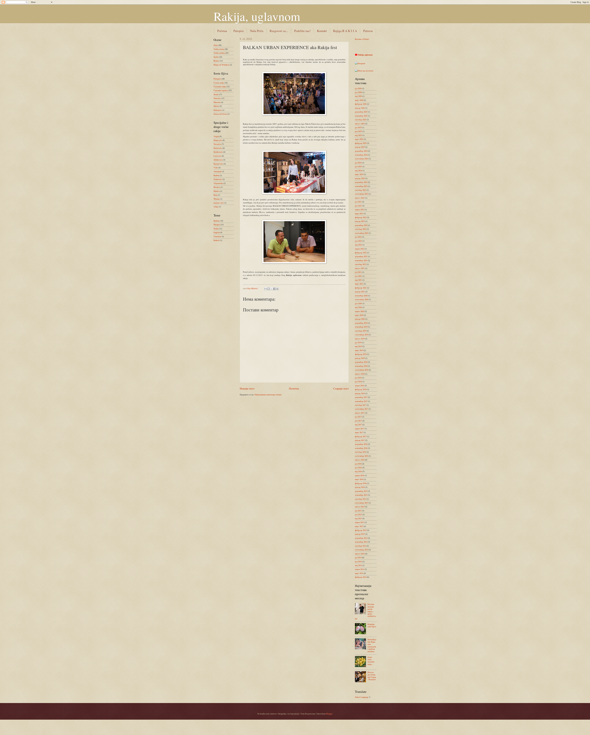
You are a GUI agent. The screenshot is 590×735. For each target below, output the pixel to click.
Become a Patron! (362, 39)
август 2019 (360, 338)
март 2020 (359, 315)
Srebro (216, 56)
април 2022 (359, 248)
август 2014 (360, 553)
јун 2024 (358, 166)
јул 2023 (358, 201)
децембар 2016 (361, 444)
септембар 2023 (361, 193)
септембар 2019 (361, 334)
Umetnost (217, 236)
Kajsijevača (218, 163)
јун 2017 (358, 420)
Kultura (217, 220)
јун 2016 (358, 467)
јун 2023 (358, 205)
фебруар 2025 (360, 143)
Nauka (216, 228)
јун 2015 (358, 514)
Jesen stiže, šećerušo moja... (371, 661)
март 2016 (359, 479)
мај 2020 (358, 307)
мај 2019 (358, 346)
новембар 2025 (361, 115)
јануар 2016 (360, 487)
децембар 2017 (361, 397)
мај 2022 (358, 244)
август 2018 (360, 373)
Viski (216, 167)
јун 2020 (358, 303)
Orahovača (218, 179)
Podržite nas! (302, 31)
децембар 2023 (361, 182)
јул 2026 (358, 88)
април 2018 (359, 385)
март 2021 (359, 283)
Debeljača (218, 110)
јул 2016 (358, 463)
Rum (215, 195)
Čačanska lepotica (221, 90)
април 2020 (359, 311)
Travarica (217, 144)
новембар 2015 (361, 495)
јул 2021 (358, 272)
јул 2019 (358, 342)
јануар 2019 (360, 358)
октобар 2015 (360, 499)
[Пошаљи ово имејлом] (265, 288)
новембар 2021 (361, 260)
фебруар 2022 (360, 252)
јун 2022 (358, 240)
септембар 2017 (361, 408)
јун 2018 (358, 381)
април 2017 (359, 428)
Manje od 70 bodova (221, 64)
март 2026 (359, 100)
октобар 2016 (360, 451)
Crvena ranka (219, 82)
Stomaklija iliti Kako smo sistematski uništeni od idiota (372, 645)
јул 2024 (358, 162)
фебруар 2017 (360, 436)
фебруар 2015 (360, 530)
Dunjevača (218, 140)
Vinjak (216, 136)
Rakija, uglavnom (257, 16)
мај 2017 (358, 424)
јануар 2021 (360, 291)
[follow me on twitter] (364, 70)
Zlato (216, 45)
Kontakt (322, 31)
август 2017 (360, 412)
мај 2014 (358, 565)
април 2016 (359, 475)
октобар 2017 (360, 405)
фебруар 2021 (360, 287)
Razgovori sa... (279, 31)
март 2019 (359, 350)
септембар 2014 (361, 549)
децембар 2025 (361, 111)
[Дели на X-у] (271, 288)
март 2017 (359, 432)
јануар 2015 (360, 534)
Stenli (216, 94)
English (217, 232)
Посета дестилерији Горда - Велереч (372, 676)
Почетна (294, 388)
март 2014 (359, 573)
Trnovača (217, 98)
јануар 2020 (360, 319)
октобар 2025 (360, 119)
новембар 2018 (361, 366)
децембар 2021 (361, 256)
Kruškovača (218, 151)
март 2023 (359, 213)
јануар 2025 (360, 147)
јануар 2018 (360, 393)
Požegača (217, 78)
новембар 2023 (361, 186)
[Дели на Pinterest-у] (277, 288)
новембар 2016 (361, 448)
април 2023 (359, 209)
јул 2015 (358, 510)
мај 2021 (358, 280)
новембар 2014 (361, 541)
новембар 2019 (361, 326)
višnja (216, 206)
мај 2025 (358, 135)
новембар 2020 (361, 295)
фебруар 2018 (360, 389)
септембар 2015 (361, 502)
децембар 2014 (361, 538)
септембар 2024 (361, 158)
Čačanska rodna (220, 86)
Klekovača (218, 148)
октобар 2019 (360, 330)
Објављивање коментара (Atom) (267, 394)
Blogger (329, 713)
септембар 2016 (361, 455)
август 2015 (360, 506)
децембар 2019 (361, 323)
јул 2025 (358, 127)
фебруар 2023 (360, 217)
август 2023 (360, 197)
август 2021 (360, 268)
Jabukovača (218, 159)
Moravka (217, 102)
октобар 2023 (360, 190)
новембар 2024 (361, 154)
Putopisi (238, 31)
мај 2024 (358, 170)
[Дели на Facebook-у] (274, 288)
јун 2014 (358, 561)
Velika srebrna (219, 52)
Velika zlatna (219, 49)
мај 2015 (358, 518)
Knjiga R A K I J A (345, 31)
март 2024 (359, 174)
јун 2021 (358, 276)
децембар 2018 (361, 362)
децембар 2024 (361, 151)
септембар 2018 (361, 369)
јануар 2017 (360, 440)
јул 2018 (358, 377)
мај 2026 (358, 96)
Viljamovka (218, 183)
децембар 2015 (361, 491)
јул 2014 (358, 557)
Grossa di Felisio (220, 114)
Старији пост (341, 388)
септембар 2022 (361, 233)
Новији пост (247, 388)
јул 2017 (358, 416)
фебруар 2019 (360, 354)
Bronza (216, 60)
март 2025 (359, 139)
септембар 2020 (361, 299)
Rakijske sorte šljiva (372, 625)
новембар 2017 (361, 401)
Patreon (368, 31)
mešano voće (219, 202)
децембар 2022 (361, 225)
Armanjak (217, 171)
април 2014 (359, 569)
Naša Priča (256, 31)
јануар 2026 (360, 108)
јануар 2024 (360, 178)
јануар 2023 (360, 221)
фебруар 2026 (360, 104)
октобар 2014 (360, 545)
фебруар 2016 (360, 483)
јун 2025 (358, 131)
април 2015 (359, 522)
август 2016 (360, 459)
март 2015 (359, 526)
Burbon (216, 175)
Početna (222, 31)
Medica (217, 191)
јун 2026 (358, 92)
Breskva (217, 187)
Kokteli (217, 240)
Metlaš (216, 106)
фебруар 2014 (360, 577)
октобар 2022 (360, 229)
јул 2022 (358, 236)
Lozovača (217, 155)
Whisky (217, 199)
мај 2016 (358, 471)
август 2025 (360, 123)
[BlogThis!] (268, 288)
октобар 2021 (360, 264)
